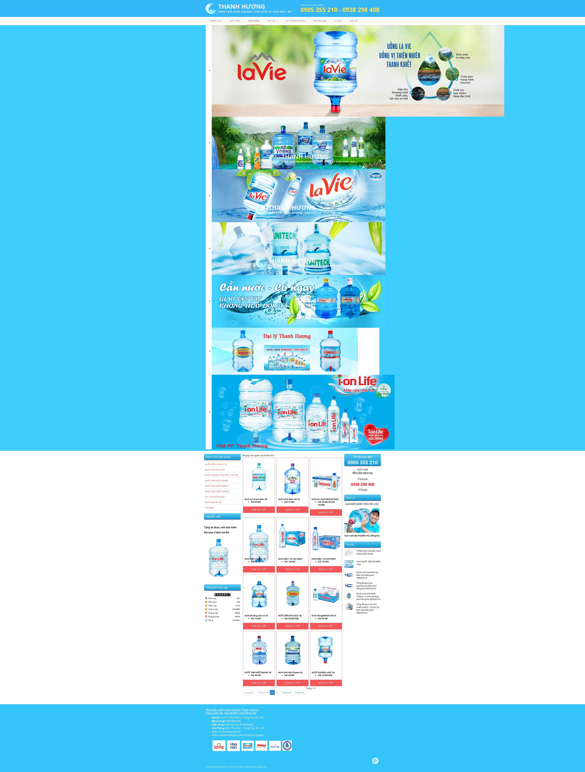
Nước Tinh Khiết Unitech (217, 491)
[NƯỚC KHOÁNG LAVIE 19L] (326, 649)
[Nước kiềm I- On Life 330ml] (326, 536)
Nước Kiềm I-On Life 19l (255, 558)
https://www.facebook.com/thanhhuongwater (238, 735)
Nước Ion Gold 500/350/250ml (325, 499)
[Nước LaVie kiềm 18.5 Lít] (292, 479)
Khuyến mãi (319, 20)
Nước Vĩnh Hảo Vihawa (216, 480)
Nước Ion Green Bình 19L (256, 499)
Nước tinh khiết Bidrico (217, 486)
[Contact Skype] (362, 489)
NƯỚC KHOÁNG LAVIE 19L (323, 672)
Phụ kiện (209, 507)
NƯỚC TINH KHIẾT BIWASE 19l (258, 672)
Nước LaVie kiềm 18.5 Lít (289, 499)
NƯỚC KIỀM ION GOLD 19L (290, 615)
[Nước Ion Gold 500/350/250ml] (326, 476)
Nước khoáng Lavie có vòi (256, 615)
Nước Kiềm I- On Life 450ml (290, 558)
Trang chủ (215, 20)
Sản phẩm (253, 20)
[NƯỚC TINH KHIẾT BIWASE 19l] (259, 649)
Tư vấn (338, 20)
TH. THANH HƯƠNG (295, 20)
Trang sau (286, 692)
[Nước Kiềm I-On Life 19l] (259, 543)
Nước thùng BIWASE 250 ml (324, 615)
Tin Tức (271, 20)
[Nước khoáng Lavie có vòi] (259, 593)
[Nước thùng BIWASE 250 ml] (326, 593)
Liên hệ (353, 20)
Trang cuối (299, 692)
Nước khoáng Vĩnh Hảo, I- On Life (221, 475)
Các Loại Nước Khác (215, 496)
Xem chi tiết (259, 509)
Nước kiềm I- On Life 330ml (324, 558)
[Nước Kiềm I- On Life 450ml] (292, 536)
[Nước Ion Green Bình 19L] (259, 476)
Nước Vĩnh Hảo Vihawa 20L (290, 672)
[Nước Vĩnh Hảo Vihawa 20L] (292, 649)
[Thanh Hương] (248, 8)
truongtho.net (261, 767)
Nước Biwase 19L (213, 502)
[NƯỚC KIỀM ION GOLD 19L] (292, 593)
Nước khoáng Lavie (215, 469)
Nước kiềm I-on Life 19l (216, 464)
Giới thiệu (235, 20)
